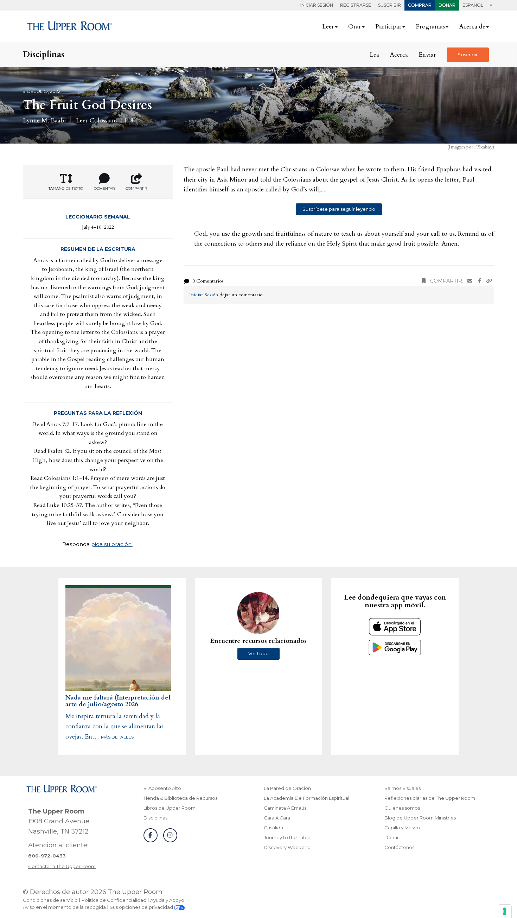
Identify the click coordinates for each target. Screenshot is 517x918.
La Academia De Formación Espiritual (306, 798)
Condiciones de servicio (50, 900)
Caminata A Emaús (285, 808)
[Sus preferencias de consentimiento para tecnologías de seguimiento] (504, 911)
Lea (374, 54)
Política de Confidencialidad (114, 900)
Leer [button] (328, 26)
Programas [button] (430, 26)
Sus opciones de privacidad (142, 907)
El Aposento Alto (162, 788)
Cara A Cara (277, 818)
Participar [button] (388, 26)
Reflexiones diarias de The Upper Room (429, 798)
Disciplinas (155, 818)
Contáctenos (399, 847)
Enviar (427, 54)
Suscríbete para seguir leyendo (338, 209)
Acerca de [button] (472, 26)
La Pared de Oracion (287, 788)
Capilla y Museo (402, 827)
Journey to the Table (287, 837)
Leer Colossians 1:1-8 (104, 120)
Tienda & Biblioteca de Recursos (180, 798)
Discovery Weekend (287, 847)
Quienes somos (402, 808)
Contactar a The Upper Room (62, 866)
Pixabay (484, 147)
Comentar (104, 188)
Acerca (399, 54)
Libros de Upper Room (169, 808)
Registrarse (355, 5)
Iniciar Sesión (316, 5)
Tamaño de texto (66, 188)
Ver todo (258, 653)
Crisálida (273, 827)
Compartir (136, 188)
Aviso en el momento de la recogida (64, 907)
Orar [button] (354, 26)
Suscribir (389, 5)
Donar (447, 5)
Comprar (420, 5)
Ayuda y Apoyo (167, 900)
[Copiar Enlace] (489, 281)
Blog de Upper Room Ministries (420, 818)
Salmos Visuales (402, 788)
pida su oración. (112, 544)
